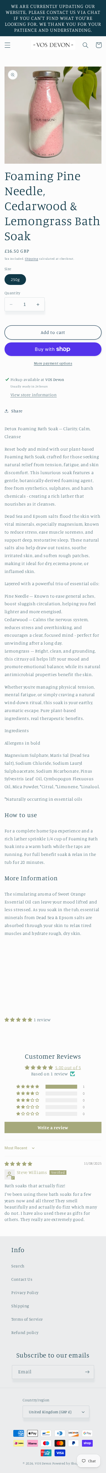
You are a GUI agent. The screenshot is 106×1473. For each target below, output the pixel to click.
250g (15, 279)
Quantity (12, 293)
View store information (33, 394)
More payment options (53, 363)
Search (18, 1265)
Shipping (31, 258)
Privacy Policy (25, 1292)
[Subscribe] (87, 1372)
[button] (7, 45)
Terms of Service (27, 1319)
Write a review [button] (53, 1127)
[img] (19, 1164)
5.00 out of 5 (68, 1067)
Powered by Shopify (67, 1463)
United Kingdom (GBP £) (50, 1412)
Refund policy (24, 1332)
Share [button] (17, 410)
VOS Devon (43, 1463)
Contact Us (21, 1279)
